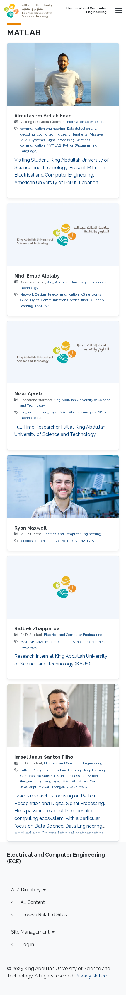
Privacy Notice (91, 976)
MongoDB (60, 787)
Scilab (83, 781)
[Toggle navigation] (118, 10)
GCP (73, 787)
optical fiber (79, 300)
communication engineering (42, 128)
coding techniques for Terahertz (62, 134)
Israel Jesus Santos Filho (43, 757)
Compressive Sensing (37, 776)
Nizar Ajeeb (28, 393)
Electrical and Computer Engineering (86, 10)
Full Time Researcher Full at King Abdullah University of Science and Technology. (59, 430)
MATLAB (54, 145)
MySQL (44, 787)
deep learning (94, 770)
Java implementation (52, 642)
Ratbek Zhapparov (36, 628)
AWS (83, 787)
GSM (24, 300)
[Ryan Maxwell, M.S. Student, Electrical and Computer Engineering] (63, 486)
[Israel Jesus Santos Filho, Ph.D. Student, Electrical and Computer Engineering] (63, 715)
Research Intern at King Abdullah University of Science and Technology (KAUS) (60, 660)
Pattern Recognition (35, 770)
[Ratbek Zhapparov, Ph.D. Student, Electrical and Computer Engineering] (63, 587)
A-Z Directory (26, 890)
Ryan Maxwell (30, 528)
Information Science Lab (85, 122)
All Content (33, 902)
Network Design (33, 294)
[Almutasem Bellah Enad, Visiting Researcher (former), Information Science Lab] (63, 74)
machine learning (67, 770)
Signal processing (61, 140)
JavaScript (28, 787)
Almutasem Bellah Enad (43, 116)
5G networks (91, 294)
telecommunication (63, 294)
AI (91, 300)
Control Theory (66, 541)
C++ (92, 781)
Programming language (38, 412)
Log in (27, 944)
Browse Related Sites (44, 914)
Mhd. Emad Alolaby (37, 276)
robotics (26, 541)
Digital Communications (49, 300)
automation (43, 541)
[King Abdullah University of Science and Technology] (29, 11)
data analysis (86, 412)
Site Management (30, 932)
